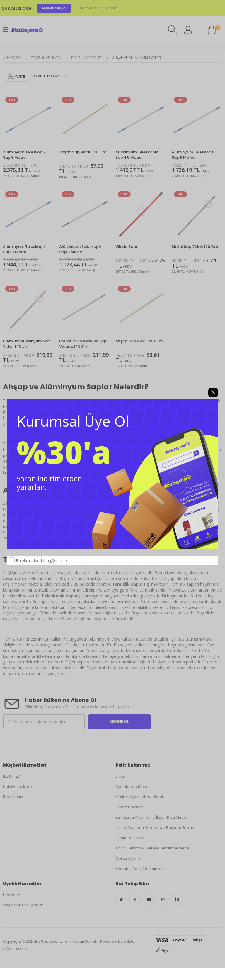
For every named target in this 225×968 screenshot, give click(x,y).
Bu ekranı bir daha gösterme (41, 560)
